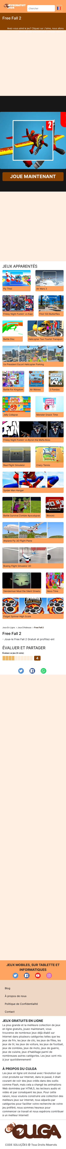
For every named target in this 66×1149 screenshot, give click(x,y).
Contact (10, 1011)
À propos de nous (15, 996)
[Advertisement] (33, 63)
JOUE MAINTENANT (33, 176)
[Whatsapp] (43, 671)
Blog (7, 988)
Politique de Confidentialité (21, 1003)
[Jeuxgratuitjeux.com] (15, 6)
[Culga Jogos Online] (33, 1130)
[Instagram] (49, 975)
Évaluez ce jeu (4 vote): (13, 653)
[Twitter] (21, 671)
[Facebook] (32, 671)
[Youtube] (38, 975)
